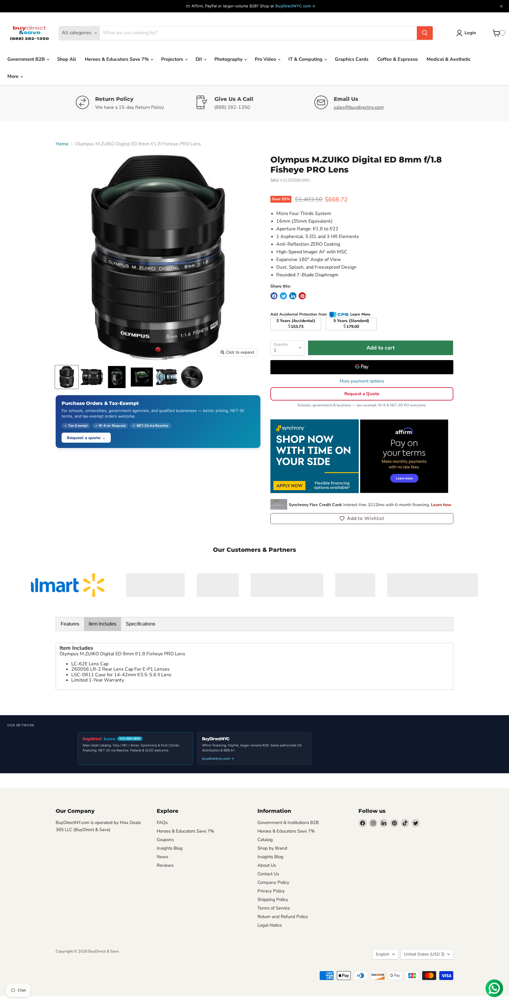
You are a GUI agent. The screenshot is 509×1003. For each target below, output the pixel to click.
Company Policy (273, 882)
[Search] (425, 33)
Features (70, 623)
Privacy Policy (271, 891)
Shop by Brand (272, 848)
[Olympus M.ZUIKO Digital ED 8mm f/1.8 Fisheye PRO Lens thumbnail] (66, 377)
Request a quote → (86, 437)
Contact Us (268, 874)
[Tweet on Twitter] (283, 295)
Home (62, 144)
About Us (266, 865)
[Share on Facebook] (273, 295)
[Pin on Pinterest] (302, 295)
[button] (361, 518)
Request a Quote (361, 394)
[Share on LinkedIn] (292, 295)
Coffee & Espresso (397, 59)
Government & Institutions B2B (288, 822)
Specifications (140, 623)
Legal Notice (269, 925)
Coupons (165, 840)
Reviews (165, 865)
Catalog (265, 840)
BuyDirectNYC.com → (295, 6)
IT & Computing (306, 59)
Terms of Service (273, 908)
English (382, 954)
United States (424, 954)
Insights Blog (170, 848)
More (13, 76)
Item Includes (102, 623)
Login (470, 33)
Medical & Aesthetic (449, 59)
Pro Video (266, 59)
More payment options (362, 381)
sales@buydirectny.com (359, 107)
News (162, 857)
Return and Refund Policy (282, 917)
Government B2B (26, 59)
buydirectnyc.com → (218, 758)
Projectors (172, 59)
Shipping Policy (272, 899)
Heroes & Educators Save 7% (117, 59)
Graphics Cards (351, 59)
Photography (229, 59)
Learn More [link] (360, 314)
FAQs (162, 822)
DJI (199, 59)
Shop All (66, 59)
